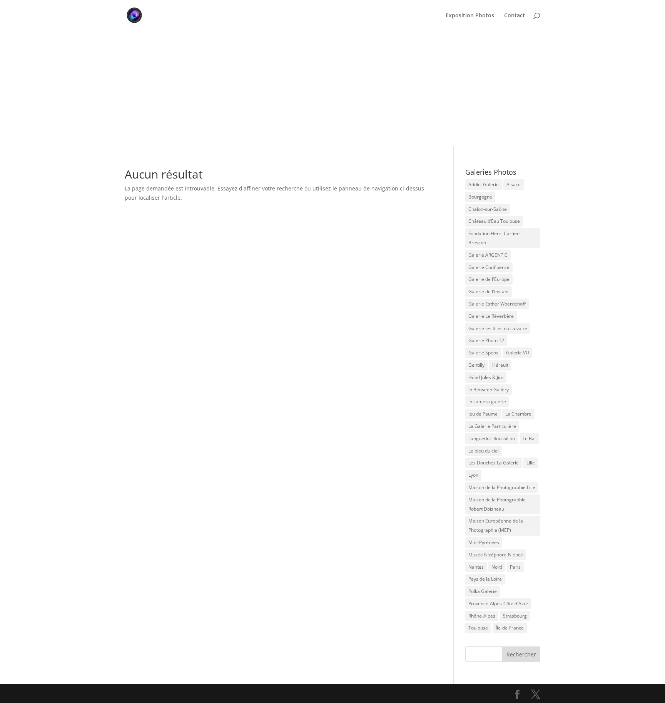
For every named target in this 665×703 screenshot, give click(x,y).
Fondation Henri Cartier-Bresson (494, 238)
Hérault (500, 365)
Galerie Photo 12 (486, 340)
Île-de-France (510, 628)
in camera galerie (487, 401)
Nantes (476, 567)
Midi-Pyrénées (483, 542)
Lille (530, 462)
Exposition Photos (470, 16)
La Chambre (518, 414)
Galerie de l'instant (488, 291)
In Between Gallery (488, 389)
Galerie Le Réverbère (491, 316)
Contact (514, 16)
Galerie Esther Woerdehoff (497, 304)
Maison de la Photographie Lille (501, 487)
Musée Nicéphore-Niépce (495, 554)
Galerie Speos (483, 352)
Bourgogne (480, 197)
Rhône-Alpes (481, 616)
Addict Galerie (483, 184)
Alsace (513, 184)
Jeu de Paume (483, 414)
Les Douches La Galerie (493, 462)
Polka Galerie (482, 591)
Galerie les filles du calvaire (497, 328)
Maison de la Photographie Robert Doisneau (497, 504)
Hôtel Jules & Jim (485, 377)
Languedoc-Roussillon (491, 438)
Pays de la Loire (485, 579)
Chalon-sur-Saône (487, 209)
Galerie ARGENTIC (488, 255)
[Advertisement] (332, 88)
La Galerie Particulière (492, 426)
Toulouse (478, 628)
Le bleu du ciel (483, 451)
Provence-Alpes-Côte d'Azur (498, 603)
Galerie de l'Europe (489, 279)
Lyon (473, 475)
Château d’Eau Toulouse (494, 221)
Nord (496, 567)
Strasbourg (515, 616)
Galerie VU (517, 352)
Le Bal (529, 438)
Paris (515, 567)
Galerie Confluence (489, 267)
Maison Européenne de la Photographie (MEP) (495, 525)
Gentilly (476, 365)
